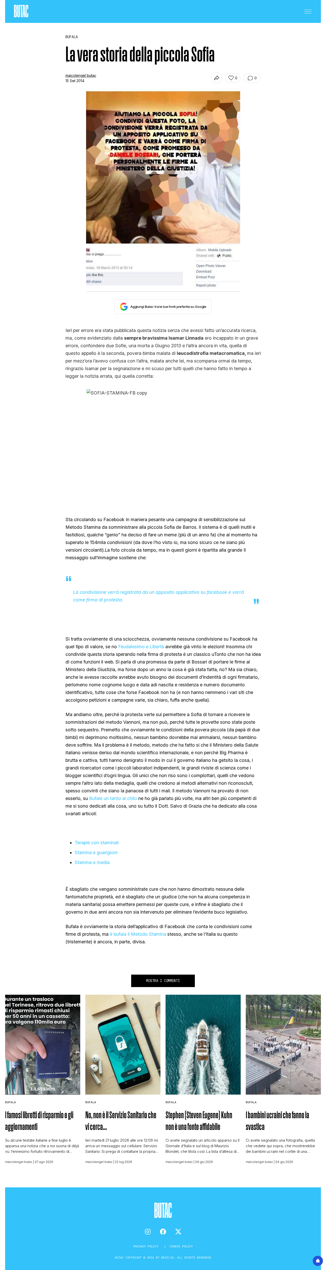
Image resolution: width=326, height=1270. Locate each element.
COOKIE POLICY (181, 1246)
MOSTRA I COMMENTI (163, 980)
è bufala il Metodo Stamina (137, 934)
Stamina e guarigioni (96, 852)
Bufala (10, 1102)
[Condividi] (216, 77)
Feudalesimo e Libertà (141, 646)
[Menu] (308, 11)
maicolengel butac (80, 75)
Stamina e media (92, 862)
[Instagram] (148, 1232)
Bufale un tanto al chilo (113, 798)
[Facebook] (163, 1232)
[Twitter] (178, 1232)
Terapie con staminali (97, 842)
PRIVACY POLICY (146, 1246)
